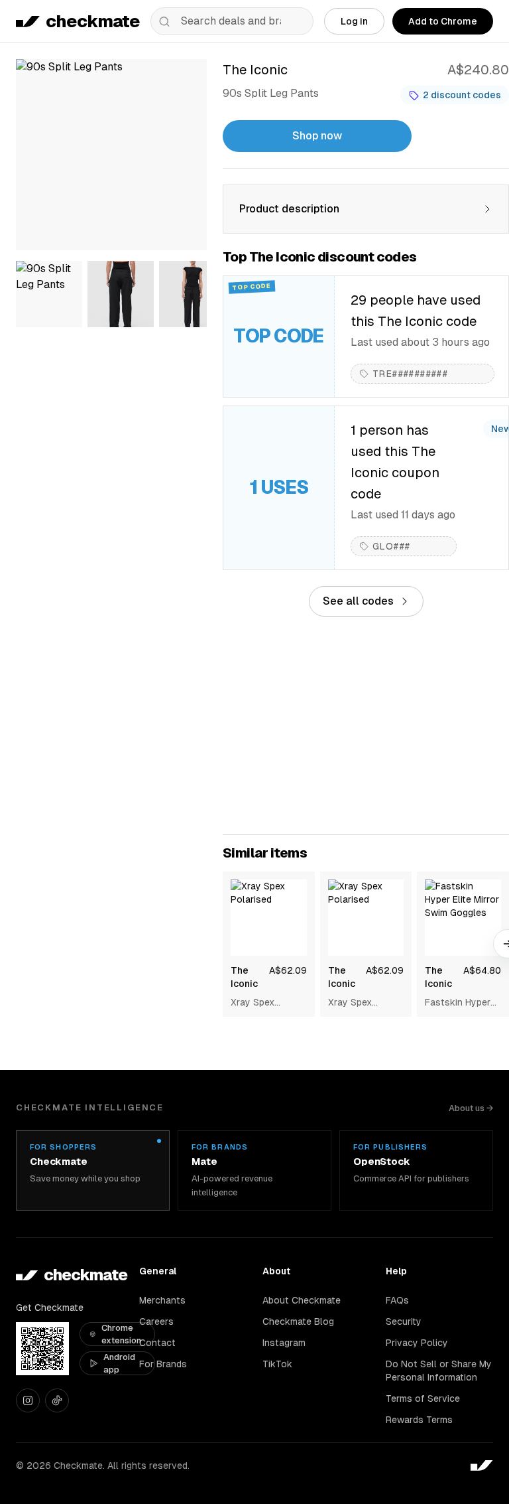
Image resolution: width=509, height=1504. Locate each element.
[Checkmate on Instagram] (28, 1400)
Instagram (284, 1342)
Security (404, 1321)
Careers (156, 1321)
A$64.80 (482, 970)
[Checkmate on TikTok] (57, 1400)
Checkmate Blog (298, 1321)
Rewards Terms (419, 1419)
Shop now (317, 135)
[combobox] (231, 21)
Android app (119, 1363)
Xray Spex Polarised (252, 1003)
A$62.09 (288, 970)
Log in (354, 21)
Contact (157, 1342)
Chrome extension (121, 1334)
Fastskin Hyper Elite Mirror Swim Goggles (460, 1003)
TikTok (277, 1364)
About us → (471, 1108)
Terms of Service (423, 1398)
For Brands (163, 1364)
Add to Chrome (442, 21)
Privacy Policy (417, 1342)
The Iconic (244, 977)
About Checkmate (301, 1300)
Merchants (162, 1300)
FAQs (397, 1300)
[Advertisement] (366, 725)
